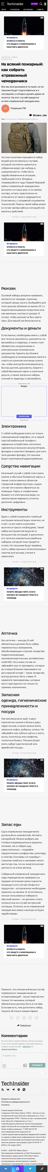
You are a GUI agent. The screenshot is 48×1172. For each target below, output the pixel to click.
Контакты (5, 1105)
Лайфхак (14, 57)
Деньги (35, 119)
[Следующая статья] (24, 1073)
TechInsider (15, 4)
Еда (15, 119)
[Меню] (2, 3)
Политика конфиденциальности (15, 1102)
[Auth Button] (45, 3)
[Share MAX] (18, 1168)
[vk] (8, 1089)
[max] (24, 1089)
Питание (28, 119)
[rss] (2, 1089)
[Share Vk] (6, 1168)
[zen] (18, 1089)
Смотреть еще (24, 416)
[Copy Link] (42, 1168)
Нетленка (9, 119)
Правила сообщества (10, 1099)
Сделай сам (5, 57)
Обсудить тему (40, 115)
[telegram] (13, 1089)
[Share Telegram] (30, 1168)
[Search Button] (40, 3)
